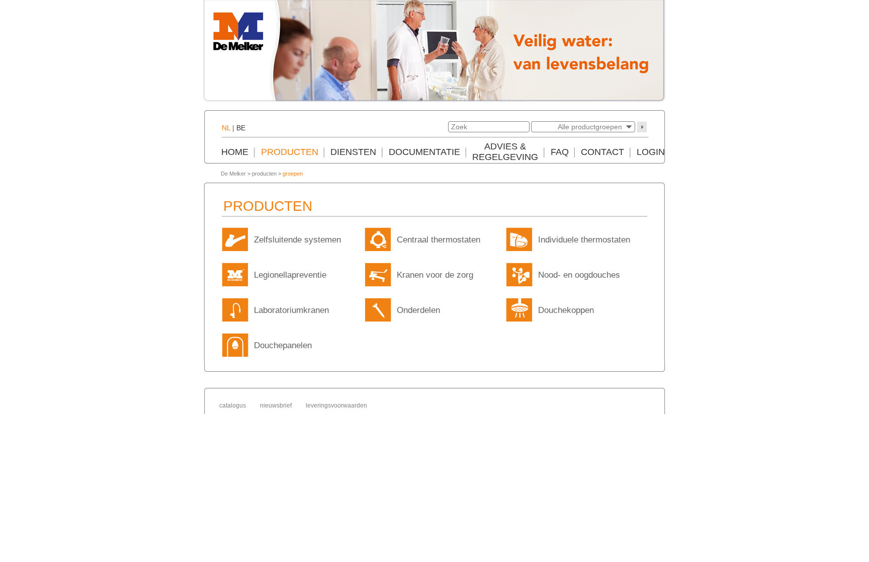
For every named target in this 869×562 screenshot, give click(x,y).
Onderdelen (418, 310)
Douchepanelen (283, 345)
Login (651, 152)
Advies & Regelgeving (505, 151)
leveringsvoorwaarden (336, 405)
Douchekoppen (566, 310)
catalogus (232, 405)
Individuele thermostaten (584, 240)
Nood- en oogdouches (579, 275)
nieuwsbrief (276, 405)
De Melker (233, 174)
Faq (560, 152)
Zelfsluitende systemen (297, 240)
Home (234, 152)
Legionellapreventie (290, 275)
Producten (289, 152)
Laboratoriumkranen (291, 310)
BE (240, 128)
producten (264, 174)
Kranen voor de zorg (435, 275)
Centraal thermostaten (438, 240)
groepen (293, 174)
